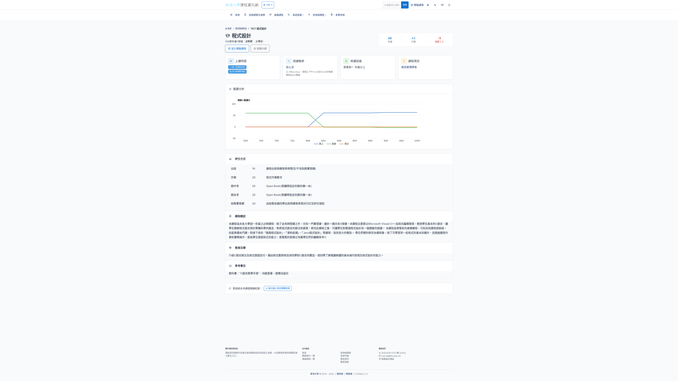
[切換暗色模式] (449, 4)
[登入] (428, 4)
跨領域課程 (345, 353)
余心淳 (290, 67)
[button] (296, 14)
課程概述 (240, 216)
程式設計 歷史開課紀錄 (279, 288)
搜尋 (405, 5)
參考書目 (240, 265)
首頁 (229, 28)
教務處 (349, 374)
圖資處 (340, 374)
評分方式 (240, 159)
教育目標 (240, 247)
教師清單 (344, 362)
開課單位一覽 (308, 356)
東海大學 (314, 374)
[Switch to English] (435, 4)
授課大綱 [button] (262, 48)
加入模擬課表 (238, 48)
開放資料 (344, 359)
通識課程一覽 (308, 359)
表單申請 (344, 356)
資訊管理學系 (241, 28)
